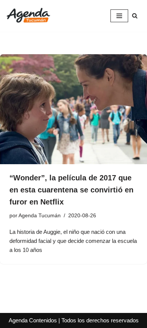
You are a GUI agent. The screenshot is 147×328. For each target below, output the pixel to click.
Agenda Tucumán (39, 215)
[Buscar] (135, 15)
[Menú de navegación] (119, 15)
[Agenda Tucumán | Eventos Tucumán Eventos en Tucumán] (28, 15)
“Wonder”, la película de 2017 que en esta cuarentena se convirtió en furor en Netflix (71, 190)
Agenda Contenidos (33, 320)
